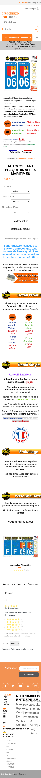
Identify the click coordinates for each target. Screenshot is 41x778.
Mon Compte (31, 9)
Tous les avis (33, 584)
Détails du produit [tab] (20, 228)
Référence (12, 158)
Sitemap (35, 708)
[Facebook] (5, 686)
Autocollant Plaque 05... (20, 565)
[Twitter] (13, 686)
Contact (21, 724)
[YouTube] (20, 686)
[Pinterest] (28, 686)
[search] (36, 28)
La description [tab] (20, 221)
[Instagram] (35, 686)
